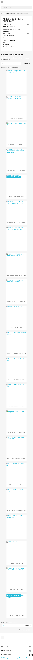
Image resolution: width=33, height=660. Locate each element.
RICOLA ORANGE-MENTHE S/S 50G (16, 537)
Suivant (28, 626)
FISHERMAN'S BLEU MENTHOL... (16, 615)
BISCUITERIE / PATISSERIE (11, 29)
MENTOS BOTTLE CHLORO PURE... (16, 275)
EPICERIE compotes (9, 35)
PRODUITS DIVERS (9, 40)
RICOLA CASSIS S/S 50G (16, 563)
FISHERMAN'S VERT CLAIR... (16, 589)
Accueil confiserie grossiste (13, 20)
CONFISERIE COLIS (9, 27)
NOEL (4, 42)
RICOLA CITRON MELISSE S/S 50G (16, 353)
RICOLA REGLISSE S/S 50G (16, 484)
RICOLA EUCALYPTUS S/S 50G (16, 432)
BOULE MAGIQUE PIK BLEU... (16, 92)
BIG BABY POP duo (16, 327)
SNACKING (6, 33)
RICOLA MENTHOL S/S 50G (16, 406)
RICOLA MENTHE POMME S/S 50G (16, 510)
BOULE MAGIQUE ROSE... (16, 118)
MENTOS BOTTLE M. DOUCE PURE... (16, 301)
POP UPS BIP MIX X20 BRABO (16, 196)
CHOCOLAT (6, 31)
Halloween (6, 44)
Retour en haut (24, 630)
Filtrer (27, 63)
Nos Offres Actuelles (9, 47)
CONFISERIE (7, 24)
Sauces (5, 38)
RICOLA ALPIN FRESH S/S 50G (16, 380)
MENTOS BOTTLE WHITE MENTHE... (16, 222)
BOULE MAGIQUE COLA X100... (16, 144)
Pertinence (10, 64)
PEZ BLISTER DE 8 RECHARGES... (16, 170)
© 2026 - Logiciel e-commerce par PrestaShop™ (14, 658)
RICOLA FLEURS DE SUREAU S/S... (16, 458)
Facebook (2, 637)
